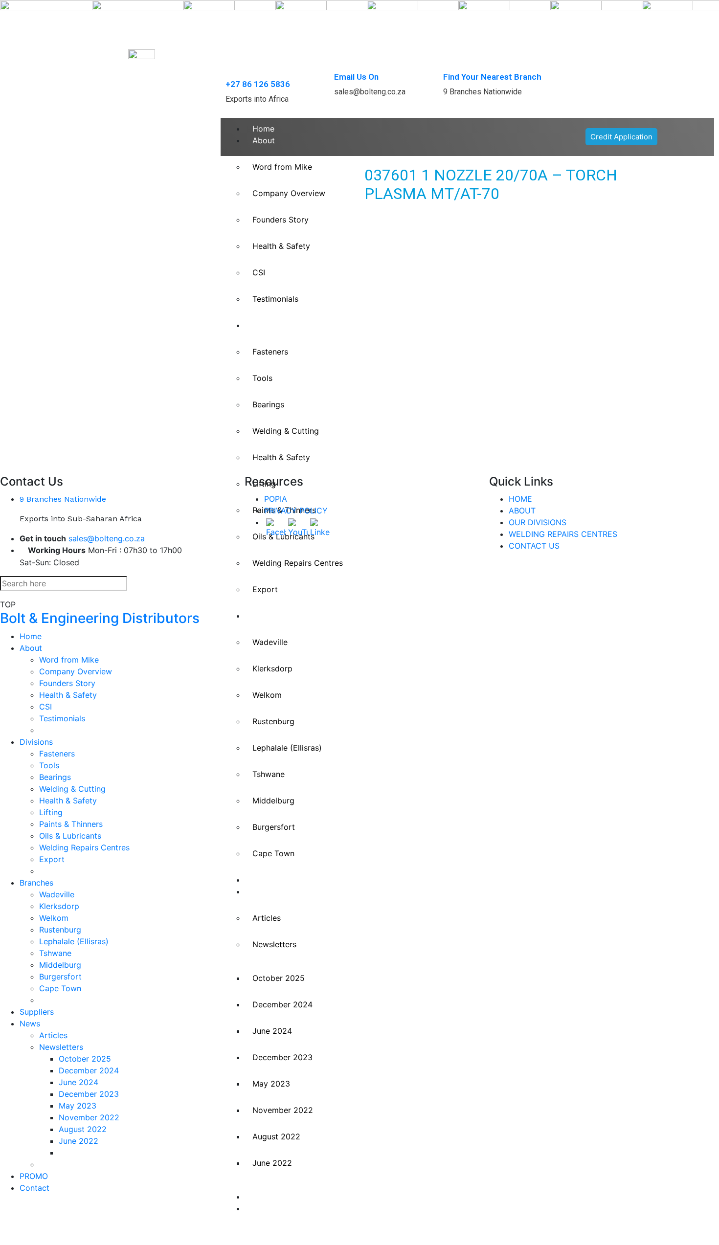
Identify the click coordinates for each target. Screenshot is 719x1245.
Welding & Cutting (72, 789)
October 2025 (278, 978)
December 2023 (282, 1057)
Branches (269, 616)
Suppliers (269, 880)
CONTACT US (534, 546)
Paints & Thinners (71, 824)
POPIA (275, 499)
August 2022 (276, 1136)
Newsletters (274, 944)
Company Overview (75, 671)
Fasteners (57, 753)
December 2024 (282, 1004)
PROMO (266, 1196)
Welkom (267, 695)
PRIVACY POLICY (296, 510)
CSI (45, 706)
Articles (266, 918)
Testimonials (62, 718)
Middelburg (273, 800)
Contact (267, 1208)
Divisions (36, 742)
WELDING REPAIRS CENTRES (563, 534)
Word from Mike (69, 660)
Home (263, 128)
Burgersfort (273, 827)
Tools (49, 765)
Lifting (51, 812)
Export (265, 589)
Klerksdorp (272, 668)
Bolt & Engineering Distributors (100, 618)
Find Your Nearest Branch (492, 77)
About (263, 140)
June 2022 (272, 1163)
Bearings (55, 777)
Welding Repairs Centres (84, 847)
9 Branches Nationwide (63, 499)
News (262, 891)
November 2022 (282, 1110)
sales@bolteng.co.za (106, 538)
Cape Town (273, 853)
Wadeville (270, 642)
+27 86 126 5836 (257, 84)
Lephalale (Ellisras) (287, 748)
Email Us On (356, 77)
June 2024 (272, 1031)
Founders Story (67, 683)
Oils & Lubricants (70, 836)
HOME (520, 499)
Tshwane (268, 774)
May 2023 (271, 1084)
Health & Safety (68, 695)
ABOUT (522, 510)
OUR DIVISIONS (537, 522)
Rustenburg (273, 721)
